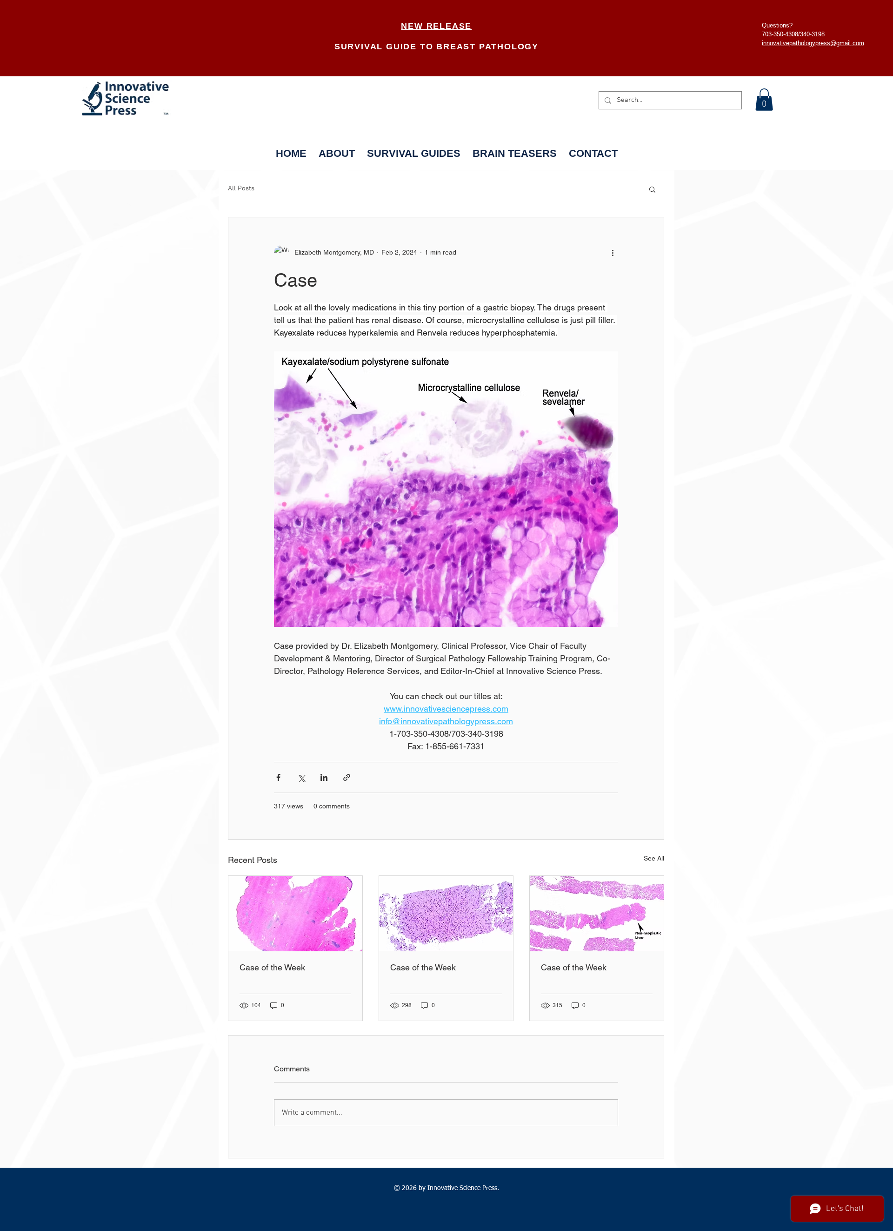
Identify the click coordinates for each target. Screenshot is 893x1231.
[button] (764, 99)
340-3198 (812, 34)
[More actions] (612, 252)
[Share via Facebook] (278, 777)
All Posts (241, 188)
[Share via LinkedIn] (324, 777)
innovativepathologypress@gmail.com (813, 43)
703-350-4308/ (781, 34)
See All (654, 858)
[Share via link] (346, 777)
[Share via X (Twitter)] (301, 777)
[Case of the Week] (295, 913)
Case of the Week (272, 967)
